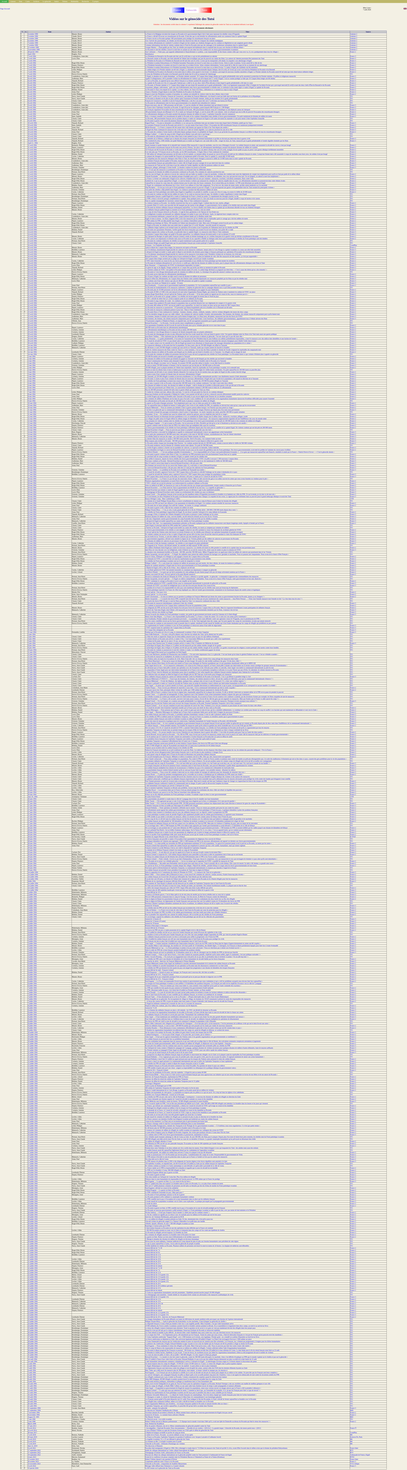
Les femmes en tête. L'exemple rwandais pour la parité (163, 1441)
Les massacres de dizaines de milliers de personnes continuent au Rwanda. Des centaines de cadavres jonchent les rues (184, 172)
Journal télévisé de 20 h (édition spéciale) (159, 1286)
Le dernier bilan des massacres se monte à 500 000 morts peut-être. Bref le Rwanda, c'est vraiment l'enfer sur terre (183, 439)
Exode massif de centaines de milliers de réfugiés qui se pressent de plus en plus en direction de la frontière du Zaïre (183, 1117)
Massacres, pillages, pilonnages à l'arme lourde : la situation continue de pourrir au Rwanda (175, 167)
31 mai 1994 (32, 628)
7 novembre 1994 (34, 1412)
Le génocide (47, 1)
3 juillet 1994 (32, 906)
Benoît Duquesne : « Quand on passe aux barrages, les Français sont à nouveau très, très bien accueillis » (180, 972)
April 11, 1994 (33, 143)
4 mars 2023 (32, 1457)
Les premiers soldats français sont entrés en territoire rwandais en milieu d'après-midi (173, 719)
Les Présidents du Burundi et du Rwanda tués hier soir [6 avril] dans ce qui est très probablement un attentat (181, 56)
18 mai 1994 (32, 479)
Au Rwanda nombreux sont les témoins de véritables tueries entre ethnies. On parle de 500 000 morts (179, 445)
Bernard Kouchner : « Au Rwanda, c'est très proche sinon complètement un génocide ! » (174, 323)
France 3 (353, 56)
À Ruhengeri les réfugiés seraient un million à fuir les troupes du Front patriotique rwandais (175, 1108)
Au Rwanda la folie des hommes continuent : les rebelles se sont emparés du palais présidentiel (176, 543)
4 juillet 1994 (32, 919)
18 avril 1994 (32, 263)
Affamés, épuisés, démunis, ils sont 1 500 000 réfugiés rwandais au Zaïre (169, 1223)
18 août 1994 (32, 1397)
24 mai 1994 (32, 548)
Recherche (85, 1)
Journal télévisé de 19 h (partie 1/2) (157, 1279)
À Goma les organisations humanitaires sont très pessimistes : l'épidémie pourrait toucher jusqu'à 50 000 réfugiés (182, 1292)
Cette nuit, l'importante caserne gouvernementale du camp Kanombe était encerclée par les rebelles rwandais (181, 519)
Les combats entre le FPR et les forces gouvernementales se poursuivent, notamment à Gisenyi (176, 1135)
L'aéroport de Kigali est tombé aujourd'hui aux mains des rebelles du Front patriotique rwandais (177, 521)
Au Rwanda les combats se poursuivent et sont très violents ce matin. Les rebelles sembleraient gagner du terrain (182, 650)
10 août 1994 (32, 1384)
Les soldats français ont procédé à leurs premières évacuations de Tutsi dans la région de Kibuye (177, 870)
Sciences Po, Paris (356, 1437)
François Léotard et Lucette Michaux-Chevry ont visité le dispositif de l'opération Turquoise (175, 848)
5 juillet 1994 (32, 937)
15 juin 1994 (32, 665)
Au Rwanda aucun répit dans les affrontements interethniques (165, 274)
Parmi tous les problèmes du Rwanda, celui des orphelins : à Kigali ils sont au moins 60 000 (175, 1072)
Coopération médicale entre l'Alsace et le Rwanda (161, 1461)
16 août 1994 (32, 1395)
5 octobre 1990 (33, 36)
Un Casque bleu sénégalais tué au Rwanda (159, 630)
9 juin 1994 (32, 645)
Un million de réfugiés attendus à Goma (158, 1141)
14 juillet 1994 (33, 1095)
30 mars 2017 (32, 1432)
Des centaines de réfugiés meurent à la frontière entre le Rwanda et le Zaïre (170, 1235)
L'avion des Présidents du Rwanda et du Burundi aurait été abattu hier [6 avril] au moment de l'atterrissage (180, 74)
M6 (351, 1435)
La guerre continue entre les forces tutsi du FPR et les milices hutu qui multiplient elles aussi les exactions (180, 425)
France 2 (353, 52)
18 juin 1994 (32, 679)
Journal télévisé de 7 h (152, 1250)
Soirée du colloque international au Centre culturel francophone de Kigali (169, 1450)
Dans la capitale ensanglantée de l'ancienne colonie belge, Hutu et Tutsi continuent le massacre (176, 201)
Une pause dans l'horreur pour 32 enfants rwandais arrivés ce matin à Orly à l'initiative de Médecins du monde (182, 643)
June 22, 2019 (32, 1446)
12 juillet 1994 (33, 1059)
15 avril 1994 (32, 236)
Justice (56, 1)
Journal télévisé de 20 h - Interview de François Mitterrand (164, 1317)
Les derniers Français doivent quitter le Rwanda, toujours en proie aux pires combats (173, 161)
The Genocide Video (152, 143)
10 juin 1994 (32, 650)
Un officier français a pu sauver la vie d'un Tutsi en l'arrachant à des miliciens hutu (172, 792)
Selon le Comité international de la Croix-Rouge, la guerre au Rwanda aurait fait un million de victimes (179, 1090)
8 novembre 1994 (34, 1415)
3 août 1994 (32, 1368)
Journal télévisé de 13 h (153, 1257)
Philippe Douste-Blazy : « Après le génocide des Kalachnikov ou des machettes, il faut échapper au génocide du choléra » (186, 1321)
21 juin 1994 (32, 697)
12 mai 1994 (32, 416)
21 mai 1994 (32, 505)
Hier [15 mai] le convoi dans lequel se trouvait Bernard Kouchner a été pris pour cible (173, 463)
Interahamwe (149, 54)
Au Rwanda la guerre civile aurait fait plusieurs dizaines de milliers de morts (170, 121)
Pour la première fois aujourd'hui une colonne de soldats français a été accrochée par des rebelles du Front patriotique (184, 914)
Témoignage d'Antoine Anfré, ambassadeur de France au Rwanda (167, 1452)
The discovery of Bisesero (154, 1446)
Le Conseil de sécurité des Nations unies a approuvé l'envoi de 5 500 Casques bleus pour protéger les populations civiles (185, 474)
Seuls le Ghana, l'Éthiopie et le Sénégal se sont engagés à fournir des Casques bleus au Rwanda (177, 556)
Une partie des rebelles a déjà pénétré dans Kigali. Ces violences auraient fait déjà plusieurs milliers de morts (181, 190)
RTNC (352, 1457)
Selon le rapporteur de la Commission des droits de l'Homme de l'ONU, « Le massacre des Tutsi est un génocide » (183, 872)
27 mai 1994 (32, 596)
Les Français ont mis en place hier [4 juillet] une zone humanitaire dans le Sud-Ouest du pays (176, 941)
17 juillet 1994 (33, 1152)
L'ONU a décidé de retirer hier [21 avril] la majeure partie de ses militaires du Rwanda (174, 299)
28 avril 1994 (32, 325)
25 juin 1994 (32, 763)
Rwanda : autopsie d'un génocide (156, 1408)
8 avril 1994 (32, 76)
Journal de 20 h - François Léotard (156, 1070)
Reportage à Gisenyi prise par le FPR (157, 1226)
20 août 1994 (32, 1401)
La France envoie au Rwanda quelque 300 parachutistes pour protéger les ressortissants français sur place (180, 38)
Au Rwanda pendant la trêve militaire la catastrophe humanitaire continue (169, 1197)
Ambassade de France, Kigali (360, 1455)
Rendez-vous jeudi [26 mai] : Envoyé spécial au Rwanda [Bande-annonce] (170, 574)
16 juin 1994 (32, 668)
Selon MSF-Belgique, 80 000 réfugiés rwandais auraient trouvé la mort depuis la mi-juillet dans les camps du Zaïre (183, 1379)
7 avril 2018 (32, 1435)
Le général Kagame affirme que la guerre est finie (161, 1172)
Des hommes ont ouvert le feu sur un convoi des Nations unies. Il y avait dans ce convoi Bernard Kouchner (181, 465)
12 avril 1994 (32, 174)
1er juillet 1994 (33, 872)
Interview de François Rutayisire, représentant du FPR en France (166, 1077)
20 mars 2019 (32, 1437)
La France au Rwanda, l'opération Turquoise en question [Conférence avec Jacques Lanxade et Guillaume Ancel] (183, 1437)
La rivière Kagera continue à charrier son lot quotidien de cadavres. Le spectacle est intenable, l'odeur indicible (182, 447)
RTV (351, 1450)
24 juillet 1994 (33, 1324)
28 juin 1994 (32, 828)
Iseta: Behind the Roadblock (154, 1424)
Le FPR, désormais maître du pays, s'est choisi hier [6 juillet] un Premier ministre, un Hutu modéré (178, 990)
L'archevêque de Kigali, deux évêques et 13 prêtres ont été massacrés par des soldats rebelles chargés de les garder (183, 645)
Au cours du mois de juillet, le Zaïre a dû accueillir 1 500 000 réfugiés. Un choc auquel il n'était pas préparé (181, 1355)
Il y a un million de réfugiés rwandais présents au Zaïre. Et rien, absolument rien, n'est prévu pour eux (179, 1219)
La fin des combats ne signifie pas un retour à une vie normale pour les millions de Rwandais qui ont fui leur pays (183, 1215)
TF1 (351, 74)
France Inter (354, 1448)
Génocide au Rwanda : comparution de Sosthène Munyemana (166, 1464)
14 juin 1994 (32, 661)
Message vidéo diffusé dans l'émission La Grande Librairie (164, 1466)
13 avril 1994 (32, 198)
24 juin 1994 (32, 739)
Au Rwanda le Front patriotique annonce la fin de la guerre (165, 1195)
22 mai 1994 (32, 512)
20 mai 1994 (32, 501)
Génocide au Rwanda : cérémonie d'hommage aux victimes (165, 1444)
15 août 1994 (32, 1392)
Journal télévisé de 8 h (152, 1252)
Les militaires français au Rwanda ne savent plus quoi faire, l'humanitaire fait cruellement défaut (177, 1014)
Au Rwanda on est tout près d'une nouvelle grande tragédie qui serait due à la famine (173, 1115)
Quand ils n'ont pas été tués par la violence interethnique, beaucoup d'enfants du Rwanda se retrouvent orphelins (182, 1330)
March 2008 (32, 1424)
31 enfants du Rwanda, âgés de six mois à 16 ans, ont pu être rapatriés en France (172, 641)
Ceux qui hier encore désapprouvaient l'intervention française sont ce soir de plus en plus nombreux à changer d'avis (184, 752)
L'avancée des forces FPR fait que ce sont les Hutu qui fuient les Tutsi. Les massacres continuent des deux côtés (182, 601)
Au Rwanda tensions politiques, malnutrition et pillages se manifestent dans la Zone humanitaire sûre (178, 1381)
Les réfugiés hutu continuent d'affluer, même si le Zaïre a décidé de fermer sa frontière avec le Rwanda (179, 1401)
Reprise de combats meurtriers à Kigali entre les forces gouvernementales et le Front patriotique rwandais (180, 565)
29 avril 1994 (32, 327)
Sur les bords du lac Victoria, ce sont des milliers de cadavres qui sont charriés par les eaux (175, 536)
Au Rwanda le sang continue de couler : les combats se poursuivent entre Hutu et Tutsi (174, 301)
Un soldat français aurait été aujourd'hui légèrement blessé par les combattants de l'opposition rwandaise (179, 1150)
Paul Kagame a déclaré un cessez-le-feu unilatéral (161, 1188)
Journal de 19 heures (152, 906)
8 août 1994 (32, 1377)
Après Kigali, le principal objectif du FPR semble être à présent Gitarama (169, 525)
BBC (352, 1417)
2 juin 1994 (32, 634)
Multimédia (74, 1)
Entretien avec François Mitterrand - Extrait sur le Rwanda (164, 1095)
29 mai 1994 (32, 608)
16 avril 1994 (32, 245)
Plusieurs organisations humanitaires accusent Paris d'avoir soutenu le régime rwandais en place (177, 481)
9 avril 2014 (32, 1428)
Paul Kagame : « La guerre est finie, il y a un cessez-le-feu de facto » (168, 1181)
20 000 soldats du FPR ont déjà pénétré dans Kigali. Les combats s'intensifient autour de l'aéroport (178, 221)
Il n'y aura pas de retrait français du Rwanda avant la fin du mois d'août (168, 1052)
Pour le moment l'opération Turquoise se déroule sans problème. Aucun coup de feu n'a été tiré (176, 788)
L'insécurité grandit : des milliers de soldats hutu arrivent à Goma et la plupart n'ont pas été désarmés (178, 1152)
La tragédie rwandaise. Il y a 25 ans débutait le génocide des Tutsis (167, 1439)
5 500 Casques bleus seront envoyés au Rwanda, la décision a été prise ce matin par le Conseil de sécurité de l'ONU (184, 476)
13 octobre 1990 (33, 47)
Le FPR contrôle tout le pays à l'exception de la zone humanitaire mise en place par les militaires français (180, 1199)
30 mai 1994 (32, 621)
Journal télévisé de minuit (153, 1266)
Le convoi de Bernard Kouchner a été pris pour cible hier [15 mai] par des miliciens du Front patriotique (180, 468)
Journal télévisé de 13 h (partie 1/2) (157, 1275)
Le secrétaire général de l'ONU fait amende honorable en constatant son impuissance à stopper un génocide (181, 570)
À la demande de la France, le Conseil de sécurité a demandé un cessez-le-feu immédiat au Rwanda (178, 1110)
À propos (95, 1)
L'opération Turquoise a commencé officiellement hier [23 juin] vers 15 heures (171, 741)
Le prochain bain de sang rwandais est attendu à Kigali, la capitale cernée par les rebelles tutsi (176, 456)
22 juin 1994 (32, 703)
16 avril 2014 (32, 1430)
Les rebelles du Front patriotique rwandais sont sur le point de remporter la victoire (172, 561)
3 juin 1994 (32, 636)
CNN (352, 499)
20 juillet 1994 (33, 1212)
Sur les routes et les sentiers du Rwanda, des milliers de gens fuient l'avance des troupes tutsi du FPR (178, 1032)
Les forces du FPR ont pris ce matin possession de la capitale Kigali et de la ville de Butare (175, 930)
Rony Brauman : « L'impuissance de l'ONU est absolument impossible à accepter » (173, 265)
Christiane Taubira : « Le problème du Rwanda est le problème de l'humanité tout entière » (175, 470)
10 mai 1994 (32, 403)
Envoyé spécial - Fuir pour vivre (156, 592)
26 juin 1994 (32, 781)
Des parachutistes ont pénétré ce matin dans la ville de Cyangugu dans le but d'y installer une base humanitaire (182, 799)
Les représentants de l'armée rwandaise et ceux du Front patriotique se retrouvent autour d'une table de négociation (183, 625)
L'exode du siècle (151, 1203)
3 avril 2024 (32, 1466)
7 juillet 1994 (32, 988)
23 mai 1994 (32, 530)
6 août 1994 (32, 1375)
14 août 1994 (32, 1390)
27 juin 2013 (32, 1426)
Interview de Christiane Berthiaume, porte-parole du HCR (164, 1217)
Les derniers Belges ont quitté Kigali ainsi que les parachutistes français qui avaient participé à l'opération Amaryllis (183, 243)
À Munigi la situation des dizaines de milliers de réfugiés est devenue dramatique (172, 1239)
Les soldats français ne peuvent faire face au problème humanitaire (167, 1039)
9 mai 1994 (31, 401)
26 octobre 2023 (33, 1461)
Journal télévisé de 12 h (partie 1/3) (157, 1297)
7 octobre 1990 (33, 43)
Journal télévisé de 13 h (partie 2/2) (157, 1277)
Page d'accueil (5, 9)
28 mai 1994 (32, 603)
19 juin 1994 (32, 683)
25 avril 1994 (32, 307)
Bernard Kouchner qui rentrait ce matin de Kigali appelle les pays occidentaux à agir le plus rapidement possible (182, 490)
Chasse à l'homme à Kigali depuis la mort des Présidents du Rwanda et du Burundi (172, 92)
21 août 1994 (32, 1406)
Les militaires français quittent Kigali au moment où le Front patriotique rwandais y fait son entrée (177, 210)
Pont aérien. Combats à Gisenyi (155, 1146)
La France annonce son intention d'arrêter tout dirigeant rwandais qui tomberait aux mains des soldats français (181, 1119)
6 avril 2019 (32, 1441)
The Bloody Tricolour (152, 1417)
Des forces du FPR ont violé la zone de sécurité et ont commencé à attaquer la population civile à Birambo (180, 1021)
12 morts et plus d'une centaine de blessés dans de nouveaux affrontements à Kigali (173, 374)
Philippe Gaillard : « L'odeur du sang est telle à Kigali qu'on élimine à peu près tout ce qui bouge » (178, 134)
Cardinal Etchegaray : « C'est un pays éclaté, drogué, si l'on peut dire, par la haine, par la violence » (178, 1034)
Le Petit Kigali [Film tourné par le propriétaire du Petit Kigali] (165, 652)
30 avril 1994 (32, 341)
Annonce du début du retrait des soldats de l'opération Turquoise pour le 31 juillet (172, 1081)
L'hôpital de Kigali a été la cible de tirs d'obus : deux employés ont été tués (170, 568)
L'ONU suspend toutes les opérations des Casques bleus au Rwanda (168, 628)
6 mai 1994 (31, 387)
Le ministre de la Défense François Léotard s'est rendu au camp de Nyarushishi (171, 850)
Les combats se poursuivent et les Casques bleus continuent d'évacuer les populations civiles (176, 605)
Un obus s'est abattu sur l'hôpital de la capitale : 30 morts (164, 283)
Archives (36, 1)
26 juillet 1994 (33, 1332)
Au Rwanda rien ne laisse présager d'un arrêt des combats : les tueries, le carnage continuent (175, 505)
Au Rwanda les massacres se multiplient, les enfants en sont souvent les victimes (172, 656)
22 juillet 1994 (33, 1268)
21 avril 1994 (32, 290)
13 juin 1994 (32, 659)
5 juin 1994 (32, 639)
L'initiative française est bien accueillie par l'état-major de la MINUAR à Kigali (171, 805)
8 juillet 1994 (32, 1006)
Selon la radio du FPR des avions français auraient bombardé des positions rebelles (172, 950)
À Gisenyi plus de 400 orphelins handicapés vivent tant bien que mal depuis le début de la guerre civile (179, 890)
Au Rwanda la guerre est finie (155, 1175)
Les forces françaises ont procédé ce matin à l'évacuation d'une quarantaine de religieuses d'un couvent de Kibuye (183, 839)
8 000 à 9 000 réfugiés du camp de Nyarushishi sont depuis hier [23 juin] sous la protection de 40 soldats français (183, 745)
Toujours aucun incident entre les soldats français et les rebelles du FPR (169, 748)
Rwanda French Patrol (152, 797)
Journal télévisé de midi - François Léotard (159, 970)
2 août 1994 (32, 1364)
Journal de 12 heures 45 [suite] (155, 921)
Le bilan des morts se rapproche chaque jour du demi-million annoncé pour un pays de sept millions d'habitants (182, 636)
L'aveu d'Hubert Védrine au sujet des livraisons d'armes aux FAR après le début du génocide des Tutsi (179, 1430)
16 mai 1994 (32, 450)
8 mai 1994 (31, 394)
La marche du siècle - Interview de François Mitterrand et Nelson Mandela (170, 961)
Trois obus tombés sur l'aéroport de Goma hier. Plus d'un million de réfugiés (170, 1177)
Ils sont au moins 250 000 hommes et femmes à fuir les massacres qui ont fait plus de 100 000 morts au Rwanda (182, 365)
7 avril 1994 (32, 56)
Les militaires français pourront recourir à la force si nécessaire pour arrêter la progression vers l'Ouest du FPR (181, 937)
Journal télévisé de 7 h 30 (153, 1248)
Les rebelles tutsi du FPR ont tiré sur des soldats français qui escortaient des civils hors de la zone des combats (181, 908)
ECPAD (353, 837)
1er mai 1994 (32, 345)
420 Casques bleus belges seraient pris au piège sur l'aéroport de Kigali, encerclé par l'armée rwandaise (179, 259)
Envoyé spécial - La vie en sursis (156, 594)
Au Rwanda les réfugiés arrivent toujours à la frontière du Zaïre (166, 1232)
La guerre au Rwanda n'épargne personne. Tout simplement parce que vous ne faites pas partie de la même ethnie (183, 403)
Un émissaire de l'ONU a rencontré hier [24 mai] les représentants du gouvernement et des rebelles (178, 559)
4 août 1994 (32, 1370)
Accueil (4, 1)
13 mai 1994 (32, 425)
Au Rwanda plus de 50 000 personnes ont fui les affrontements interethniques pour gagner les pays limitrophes (182, 290)
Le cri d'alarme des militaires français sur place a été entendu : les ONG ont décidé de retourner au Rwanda (181, 1010)
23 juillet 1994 (33, 1297)
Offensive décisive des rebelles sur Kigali (159, 612)
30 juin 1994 (32, 861)
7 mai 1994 (31, 392)
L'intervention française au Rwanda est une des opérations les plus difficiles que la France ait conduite (179, 1228)
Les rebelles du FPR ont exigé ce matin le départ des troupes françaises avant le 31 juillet (174, 1063)
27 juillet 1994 (33, 1337)
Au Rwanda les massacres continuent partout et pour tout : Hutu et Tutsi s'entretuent (173, 310)
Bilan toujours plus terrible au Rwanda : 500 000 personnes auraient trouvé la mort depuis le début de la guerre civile (184, 441)
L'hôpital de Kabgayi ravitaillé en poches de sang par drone (165, 1432)
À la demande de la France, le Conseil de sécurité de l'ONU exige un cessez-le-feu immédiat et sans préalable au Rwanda (185, 1112)
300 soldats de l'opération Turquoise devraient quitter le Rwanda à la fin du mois (172, 1088)
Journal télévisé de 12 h (153, 1255)
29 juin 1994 (32, 845)
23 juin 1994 (32, 710)
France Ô (353, 1428)
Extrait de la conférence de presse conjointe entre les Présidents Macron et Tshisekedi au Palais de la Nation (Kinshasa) (184, 1457)
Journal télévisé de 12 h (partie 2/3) (157, 1312)
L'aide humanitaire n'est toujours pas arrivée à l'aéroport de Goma (167, 785)
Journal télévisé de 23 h (153, 1263)
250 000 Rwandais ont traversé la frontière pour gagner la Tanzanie (167, 356)
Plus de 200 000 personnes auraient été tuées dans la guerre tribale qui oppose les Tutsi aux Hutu (177, 390)
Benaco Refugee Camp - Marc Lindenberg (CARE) (162, 499)
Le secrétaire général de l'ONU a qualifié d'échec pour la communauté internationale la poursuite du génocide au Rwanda (185, 583)
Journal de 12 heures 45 (153, 919)
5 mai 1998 (31, 1421)
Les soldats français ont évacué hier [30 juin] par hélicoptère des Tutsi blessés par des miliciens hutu (178, 877)
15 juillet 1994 (33, 1106)
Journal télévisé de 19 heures (154, 928)
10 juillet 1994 (33, 1032)
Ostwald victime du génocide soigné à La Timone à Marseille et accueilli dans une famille (175, 1221)
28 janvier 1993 (33, 52)
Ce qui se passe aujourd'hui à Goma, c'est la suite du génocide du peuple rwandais (172, 1243)
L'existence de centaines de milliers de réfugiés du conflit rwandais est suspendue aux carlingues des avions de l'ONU (184, 1130)
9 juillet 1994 (32, 1026)
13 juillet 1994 (33, 1077)
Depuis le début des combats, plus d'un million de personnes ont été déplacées (171, 1006)
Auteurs (13, 1)
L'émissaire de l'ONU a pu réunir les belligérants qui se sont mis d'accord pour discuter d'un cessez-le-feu (180, 585)
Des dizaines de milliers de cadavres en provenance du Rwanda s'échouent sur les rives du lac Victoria (179, 541)
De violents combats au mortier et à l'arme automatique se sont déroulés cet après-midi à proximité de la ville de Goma (184, 1166)
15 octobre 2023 (33, 1459)
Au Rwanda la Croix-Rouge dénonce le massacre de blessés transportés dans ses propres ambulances (179, 332)
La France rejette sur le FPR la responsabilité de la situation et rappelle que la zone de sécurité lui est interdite (181, 1168)
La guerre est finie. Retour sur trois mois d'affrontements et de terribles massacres (172, 1237)
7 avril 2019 (32, 1444)
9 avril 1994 (32, 105)
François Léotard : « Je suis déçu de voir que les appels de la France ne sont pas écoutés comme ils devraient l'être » (183, 852)
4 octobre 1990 (33, 34)
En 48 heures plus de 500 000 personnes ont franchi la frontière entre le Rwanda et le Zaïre (175, 1128)
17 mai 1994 (32, 472)
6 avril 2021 (32, 1448)
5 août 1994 (32, 1372)
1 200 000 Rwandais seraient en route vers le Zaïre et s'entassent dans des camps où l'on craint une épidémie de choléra (185, 1230)
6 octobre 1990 (33, 41)
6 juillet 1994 (32, 961)
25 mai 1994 (32, 556)
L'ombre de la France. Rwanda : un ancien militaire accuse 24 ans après (169, 1435)
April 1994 (31, 54)
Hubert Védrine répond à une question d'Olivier (161, 1459)
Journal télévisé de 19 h (153, 892)
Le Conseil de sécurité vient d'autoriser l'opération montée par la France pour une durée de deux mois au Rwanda (183, 708)
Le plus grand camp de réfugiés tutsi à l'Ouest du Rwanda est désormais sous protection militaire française (180, 754)
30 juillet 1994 (33, 1350)
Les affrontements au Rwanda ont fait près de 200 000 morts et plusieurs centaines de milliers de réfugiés (180, 401)
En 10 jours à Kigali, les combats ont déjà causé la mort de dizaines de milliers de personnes (175, 276)
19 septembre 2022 (34, 1455)
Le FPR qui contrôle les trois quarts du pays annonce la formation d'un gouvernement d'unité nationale (179, 988)
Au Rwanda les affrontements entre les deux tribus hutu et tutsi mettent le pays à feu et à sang (176, 136)
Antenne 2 (353, 34)
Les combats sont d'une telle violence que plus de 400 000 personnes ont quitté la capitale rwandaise (178, 281)
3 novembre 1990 (34, 50)
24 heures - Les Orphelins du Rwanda (158, 245)
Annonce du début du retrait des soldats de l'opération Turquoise (166, 1079)
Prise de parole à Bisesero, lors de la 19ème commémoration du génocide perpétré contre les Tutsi (177, 1426)
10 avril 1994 (32, 123)
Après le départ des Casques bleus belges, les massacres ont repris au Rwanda (171, 247)
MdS (351, 1410)
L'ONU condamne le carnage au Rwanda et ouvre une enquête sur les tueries (171, 581)
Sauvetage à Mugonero (153, 1083)
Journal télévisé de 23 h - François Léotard (159, 979)
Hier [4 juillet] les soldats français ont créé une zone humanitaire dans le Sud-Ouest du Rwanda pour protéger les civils (184, 939)
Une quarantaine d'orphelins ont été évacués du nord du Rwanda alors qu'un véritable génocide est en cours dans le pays (185, 325)
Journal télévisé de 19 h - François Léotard (159, 974)
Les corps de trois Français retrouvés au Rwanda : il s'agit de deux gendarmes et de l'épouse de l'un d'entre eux (182, 212)
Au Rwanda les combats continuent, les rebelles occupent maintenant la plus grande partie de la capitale (179, 241)
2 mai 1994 (31, 356)
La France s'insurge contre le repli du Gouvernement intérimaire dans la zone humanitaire (175, 1123)
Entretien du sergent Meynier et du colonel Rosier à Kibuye (165, 837)
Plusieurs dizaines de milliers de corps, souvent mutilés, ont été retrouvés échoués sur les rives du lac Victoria (181, 516)
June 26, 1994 (32, 797)
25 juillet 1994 (33, 1328)
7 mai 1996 (31, 1419)
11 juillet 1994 (32, 1043)
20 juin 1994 (32, 692)
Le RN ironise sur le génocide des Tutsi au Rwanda (162, 1468)
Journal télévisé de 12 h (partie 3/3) (157, 1315)
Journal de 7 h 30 (151, 1008)
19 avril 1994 (32, 274)
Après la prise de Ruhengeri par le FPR (158, 1086)
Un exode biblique (151, 1206)
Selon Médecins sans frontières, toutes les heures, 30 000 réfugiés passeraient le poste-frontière (176, 1101)
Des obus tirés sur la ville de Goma (156, 1159)
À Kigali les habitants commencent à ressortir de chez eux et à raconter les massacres (173, 1003)
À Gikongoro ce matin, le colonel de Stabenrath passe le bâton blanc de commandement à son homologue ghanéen (183, 1397)
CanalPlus (353, 245)
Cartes (28, 1)
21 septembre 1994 (34, 1408)
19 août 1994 (32, 1399)
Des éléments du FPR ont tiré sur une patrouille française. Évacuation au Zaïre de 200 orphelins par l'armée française (184, 1143)
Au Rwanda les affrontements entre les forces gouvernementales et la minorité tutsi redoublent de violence (180, 103)
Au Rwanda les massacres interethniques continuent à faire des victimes (169, 603)
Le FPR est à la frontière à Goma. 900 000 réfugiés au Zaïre (165, 1170)
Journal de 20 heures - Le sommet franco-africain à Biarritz (164, 1415)
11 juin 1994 (32, 652)
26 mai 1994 (32, 581)
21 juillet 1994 (33, 1243)
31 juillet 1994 (33, 1355)
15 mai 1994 (32, 445)
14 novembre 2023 (34, 1464)
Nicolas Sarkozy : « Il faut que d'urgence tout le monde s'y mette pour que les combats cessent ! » (177, 1212)
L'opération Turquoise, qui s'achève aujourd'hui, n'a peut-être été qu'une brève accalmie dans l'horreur (179, 1406)
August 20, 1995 (33, 1417)
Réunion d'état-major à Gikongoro (156, 926)
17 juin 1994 (32, 672)
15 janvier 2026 (33, 1468)
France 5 (353, 1466)
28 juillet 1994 (33, 1341)
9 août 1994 (32, 1381)
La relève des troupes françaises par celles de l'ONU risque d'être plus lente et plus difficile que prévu (179, 888)
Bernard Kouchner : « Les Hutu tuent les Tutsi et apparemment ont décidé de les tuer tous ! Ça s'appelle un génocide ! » (185, 488)
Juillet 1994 (32, 881)
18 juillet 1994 (33, 1168)
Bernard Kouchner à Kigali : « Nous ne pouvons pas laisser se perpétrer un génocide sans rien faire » (179, 430)
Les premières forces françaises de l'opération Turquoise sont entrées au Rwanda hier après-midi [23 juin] (180, 739)
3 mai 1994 (31, 372)
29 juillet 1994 (33, 1346)
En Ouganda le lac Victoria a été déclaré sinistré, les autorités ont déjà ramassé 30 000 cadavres (176, 545)
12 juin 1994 (32, 654)
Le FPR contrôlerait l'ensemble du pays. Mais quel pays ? (164, 1192)
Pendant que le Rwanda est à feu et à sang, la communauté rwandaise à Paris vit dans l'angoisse (177, 632)
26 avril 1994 (32, 323)
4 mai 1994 (31, 381)
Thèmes (64, 1)
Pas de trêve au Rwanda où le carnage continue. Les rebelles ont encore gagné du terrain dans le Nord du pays (182, 296)
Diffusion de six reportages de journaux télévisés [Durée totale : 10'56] (168, 881)
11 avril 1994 (32, 145)
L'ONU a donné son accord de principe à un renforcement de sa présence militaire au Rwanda (176, 483)
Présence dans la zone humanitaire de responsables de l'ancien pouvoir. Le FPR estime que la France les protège (182, 1179)
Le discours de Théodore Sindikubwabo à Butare (161, 1410)
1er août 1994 (32, 1359)
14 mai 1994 (32, 430)
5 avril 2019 (32, 1439)
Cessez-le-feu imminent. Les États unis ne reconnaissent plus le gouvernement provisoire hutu (176, 1121)
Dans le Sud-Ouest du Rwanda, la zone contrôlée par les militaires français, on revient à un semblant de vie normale (183, 994)
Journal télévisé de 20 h (153, 1261)
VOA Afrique (354, 1464)
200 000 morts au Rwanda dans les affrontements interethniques (166, 327)
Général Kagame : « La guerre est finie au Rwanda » (162, 1190)
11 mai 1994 (32, 410)
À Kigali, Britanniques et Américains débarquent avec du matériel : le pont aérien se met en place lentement (181, 1366)
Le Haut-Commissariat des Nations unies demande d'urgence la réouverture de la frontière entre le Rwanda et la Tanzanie (185, 361)
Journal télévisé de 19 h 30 (154, 1304)
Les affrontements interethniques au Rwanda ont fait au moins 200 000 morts (171, 330)
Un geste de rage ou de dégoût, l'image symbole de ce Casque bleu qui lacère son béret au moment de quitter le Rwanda (185, 267)
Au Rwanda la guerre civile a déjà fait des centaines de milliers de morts (169, 508)
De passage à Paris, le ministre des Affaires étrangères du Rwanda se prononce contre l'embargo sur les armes (181, 514)
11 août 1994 (32, 1386)
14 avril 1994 (32, 218)
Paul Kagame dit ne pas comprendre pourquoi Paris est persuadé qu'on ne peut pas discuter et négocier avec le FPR (183, 977)
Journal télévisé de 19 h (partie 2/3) (157, 1281)
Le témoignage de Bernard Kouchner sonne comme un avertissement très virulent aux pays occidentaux (179, 492)
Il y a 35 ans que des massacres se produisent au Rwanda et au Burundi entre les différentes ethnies (178, 170)
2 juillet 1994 (32, 892)
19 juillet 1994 (33, 1188)
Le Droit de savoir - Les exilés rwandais (158, 1419)
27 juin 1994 (32, 803)
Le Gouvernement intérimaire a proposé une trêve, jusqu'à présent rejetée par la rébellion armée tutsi (178, 216)
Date (20, 1)
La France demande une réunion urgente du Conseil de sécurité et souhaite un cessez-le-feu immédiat (179, 1099)
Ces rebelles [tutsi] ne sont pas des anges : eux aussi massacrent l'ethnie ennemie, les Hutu (175, 436)
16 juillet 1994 (33, 1128)
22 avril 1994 (32, 296)
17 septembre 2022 (34, 1450)
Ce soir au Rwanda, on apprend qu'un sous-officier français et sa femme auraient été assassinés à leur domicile (182, 81)
